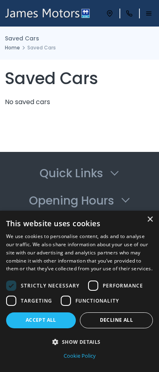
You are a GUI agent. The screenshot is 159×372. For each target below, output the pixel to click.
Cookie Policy (80, 355)
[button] (79, 342)
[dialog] (79, 291)
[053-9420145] (129, 13)
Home (12, 47)
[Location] (109, 13)
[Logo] (47, 13)
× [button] (150, 219)
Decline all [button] (116, 319)
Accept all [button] (41, 319)
